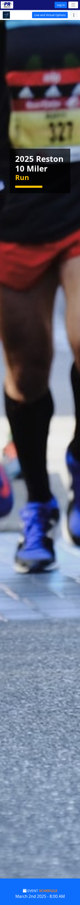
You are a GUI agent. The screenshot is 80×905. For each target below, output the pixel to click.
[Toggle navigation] (73, 5)
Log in (61, 5)
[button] (12, 5)
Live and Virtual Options (50, 15)
